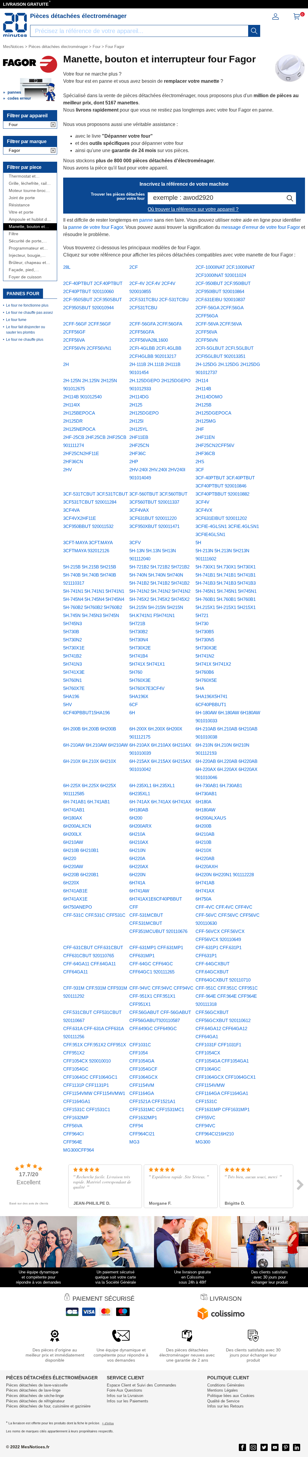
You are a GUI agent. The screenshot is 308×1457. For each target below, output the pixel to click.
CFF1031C (140, 1044)
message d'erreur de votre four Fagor (260, 227)
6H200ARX (140, 826)
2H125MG (206, 421)
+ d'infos (108, 1423)
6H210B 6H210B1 (81, 850)
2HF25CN (139, 445)
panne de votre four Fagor (95, 227)
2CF (133, 267)
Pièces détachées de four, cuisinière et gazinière (48, 1406)
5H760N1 (72, 680)
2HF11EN (205, 437)
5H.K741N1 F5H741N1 (152, 615)
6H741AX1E (75, 898)
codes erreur (19, 98)
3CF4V (202, 502)
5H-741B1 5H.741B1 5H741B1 (226, 574)
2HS (200, 461)
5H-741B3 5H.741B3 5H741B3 (226, 583)
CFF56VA (72, 1125)
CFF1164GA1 (76, 1101)
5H (198, 542)
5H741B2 (72, 655)
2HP (133, 461)
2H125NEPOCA (79, 429)
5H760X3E (140, 680)
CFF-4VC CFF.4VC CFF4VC (224, 907)
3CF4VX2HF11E (79, 518)
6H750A (203, 898)
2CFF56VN (207, 340)
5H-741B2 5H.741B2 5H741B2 (159, 583)
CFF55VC (205, 1117)
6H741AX (205, 890)
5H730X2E (140, 647)
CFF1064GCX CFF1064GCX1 (226, 1077)
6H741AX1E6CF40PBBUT (155, 898)
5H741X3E (74, 672)
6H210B (203, 842)
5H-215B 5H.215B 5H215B (89, 566)
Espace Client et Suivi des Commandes (141, 1385)
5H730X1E (74, 647)
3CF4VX (204, 510)
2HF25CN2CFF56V (215, 445)
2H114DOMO (209, 396)
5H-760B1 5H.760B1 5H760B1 (226, 599)
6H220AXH (207, 866)
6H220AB (205, 858)
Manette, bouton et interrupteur (27, 226)
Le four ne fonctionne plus (27, 305)
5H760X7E (74, 688)
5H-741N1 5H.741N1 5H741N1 (93, 591)
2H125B (203, 404)
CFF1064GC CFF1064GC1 (90, 1077)
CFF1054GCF (143, 1069)
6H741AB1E (75, 890)
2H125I (136, 421)
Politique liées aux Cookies (230, 1395)
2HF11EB (138, 437)
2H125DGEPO (144, 412)
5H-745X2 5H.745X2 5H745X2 (159, 599)
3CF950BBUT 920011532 (88, 526)
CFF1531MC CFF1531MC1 (156, 1109)
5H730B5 (205, 631)
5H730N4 (138, 639)
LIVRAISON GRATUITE (25, 4)
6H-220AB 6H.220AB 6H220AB (226, 761)
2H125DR (73, 421)
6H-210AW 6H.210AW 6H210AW (95, 745)
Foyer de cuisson (25, 277)
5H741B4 (138, 655)
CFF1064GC (208, 1069)
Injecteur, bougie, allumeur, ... (25, 255)
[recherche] (254, 31)
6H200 (135, 817)
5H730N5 (205, 639)
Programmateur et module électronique (28, 248)
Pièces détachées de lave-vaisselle (37, 1385)
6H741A (137, 882)
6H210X (203, 850)
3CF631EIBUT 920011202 (221, 518)
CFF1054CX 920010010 (87, 1060)
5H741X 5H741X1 (147, 664)
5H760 (135, 672)
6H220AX (138, 866)
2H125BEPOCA (79, 412)
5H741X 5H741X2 (213, 664)
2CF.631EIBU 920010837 (220, 299)
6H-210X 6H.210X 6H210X (89, 761)
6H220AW (73, 866)
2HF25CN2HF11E (81, 453)
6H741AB (205, 882)
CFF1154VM (141, 1085)
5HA (200, 688)
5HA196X (138, 696)
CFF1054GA (141, 1060)
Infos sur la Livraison (125, 1395)
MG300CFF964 (78, 1150)
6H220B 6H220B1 (81, 874)
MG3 (134, 1141)
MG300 (203, 1141)
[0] (296, 18)
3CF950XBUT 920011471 (154, 526)
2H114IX (71, 404)
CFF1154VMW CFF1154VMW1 (94, 1093)
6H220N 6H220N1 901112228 (225, 874)
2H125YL (138, 429)
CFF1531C (206, 1101)
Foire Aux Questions (124, 1390)
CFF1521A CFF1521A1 (152, 1101)
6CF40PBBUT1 (211, 704)
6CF (133, 704)
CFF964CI (73, 1133)
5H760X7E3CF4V (147, 688)
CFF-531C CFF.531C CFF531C (94, 915)
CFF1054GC (75, 1069)
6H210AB (205, 834)
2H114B (203, 388)
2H (66, 364)
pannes (14, 92)
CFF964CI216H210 (215, 1133)
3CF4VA (71, 510)
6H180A (203, 801)
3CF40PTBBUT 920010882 (222, 493)
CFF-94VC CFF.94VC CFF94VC (161, 988)
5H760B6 (205, 672)
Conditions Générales (226, 1385)
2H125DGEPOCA (213, 412)
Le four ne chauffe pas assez (29, 312)
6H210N (137, 850)
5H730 (202, 623)
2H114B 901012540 (82, 396)
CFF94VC (205, 1125)
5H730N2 (72, 639)
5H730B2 (138, 631)
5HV (67, 704)
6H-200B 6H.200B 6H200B (89, 728)
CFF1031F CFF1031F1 (218, 1044)
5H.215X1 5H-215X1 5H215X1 (226, 607)
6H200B (203, 826)
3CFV (135, 542)
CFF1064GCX (143, 1077)
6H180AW (205, 809)
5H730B (71, 631)
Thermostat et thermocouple (22, 176)
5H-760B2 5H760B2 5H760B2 (92, 607)
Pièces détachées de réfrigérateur (35, 1401)
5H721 (202, 615)
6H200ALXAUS (211, 817)
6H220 (69, 858)
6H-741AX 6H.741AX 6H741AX (160, 801)
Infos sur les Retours (225, 1406)
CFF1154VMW (210, 1085)
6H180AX (72, 817)
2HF (200, 429)
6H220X (71, 882)
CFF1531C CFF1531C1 (86, 1109)
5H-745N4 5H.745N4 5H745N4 (93, 599)
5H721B (137, 623)
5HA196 (71, 696)
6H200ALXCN (77, 826)
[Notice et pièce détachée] (15, 25)
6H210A (137, 834)
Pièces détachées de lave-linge (33, 1390)
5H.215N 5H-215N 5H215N (156, 607)
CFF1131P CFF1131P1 (86, 1085)
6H (132, 712)
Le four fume (16, 320)
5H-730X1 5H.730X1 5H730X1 (226, 566)
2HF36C (137, 453)
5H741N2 (205, 655)
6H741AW (139, 890)
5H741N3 (72, 664)
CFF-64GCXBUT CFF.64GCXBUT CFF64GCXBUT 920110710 (223, 971)
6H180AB (138, 809)
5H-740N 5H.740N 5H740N (156, 574)
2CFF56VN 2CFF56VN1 (87, 348)
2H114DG (139, 396)
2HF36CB (205, 453)
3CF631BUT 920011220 (153, 518)
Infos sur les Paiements (127, 1401)
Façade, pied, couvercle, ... (22, 270)
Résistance (19, 205)
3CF (200, 469)
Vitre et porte (21, 212)
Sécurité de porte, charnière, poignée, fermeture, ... (27, 241)
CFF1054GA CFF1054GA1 (222, 1060)
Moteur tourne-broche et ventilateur (30, 190)
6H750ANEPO (77, 907)
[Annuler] (53, 125)
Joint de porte (22, 198)
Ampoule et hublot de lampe (29, 219)
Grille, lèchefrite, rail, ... (28, 183)
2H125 (135, 404)
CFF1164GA (141, 1093)
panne (146, 220)
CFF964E (72, 1141)
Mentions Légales (222, 1390)
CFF (133, 907)
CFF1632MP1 (143, 1117)
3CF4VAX (139, 510)
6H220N (137, 874)
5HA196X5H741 (211, 696)
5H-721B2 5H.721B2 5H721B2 (159, 566)
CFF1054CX (208, 1052)
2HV (67, 469)
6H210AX (138, 842)
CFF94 (136, 1125)
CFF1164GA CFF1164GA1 (222, 1093)
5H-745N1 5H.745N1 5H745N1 (226, 591)
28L (66, 267)
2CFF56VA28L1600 (148, 340)
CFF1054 (138, 1052)
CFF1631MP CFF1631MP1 (223, 1109)
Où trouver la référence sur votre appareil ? (193, 209)
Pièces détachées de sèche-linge (35, 1395)
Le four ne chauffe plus (24, 339)
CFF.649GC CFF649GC (153, 1028)
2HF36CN (73, 461)
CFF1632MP (75, 1117)
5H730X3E (206, 647)
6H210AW (73, 842)
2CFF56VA (74, 340)
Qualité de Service (223, 1401)
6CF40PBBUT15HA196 (86, 712)
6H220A (137, 858)
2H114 (202, 380)
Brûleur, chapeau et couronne (27, 262)
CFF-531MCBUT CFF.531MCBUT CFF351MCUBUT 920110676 (158, 923)
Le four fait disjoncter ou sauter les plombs (25, 329)
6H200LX (72, 834)
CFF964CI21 (142, 1133)
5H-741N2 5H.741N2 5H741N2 (159, 591)
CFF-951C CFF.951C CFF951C (227, 988)
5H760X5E (206, 680)
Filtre (13, 234)
